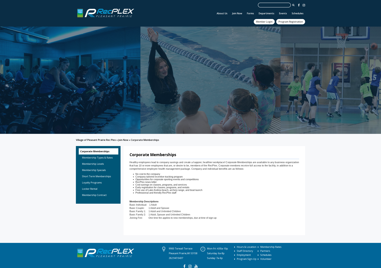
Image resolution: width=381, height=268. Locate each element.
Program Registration (290, 21)
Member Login (264, 21)
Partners (265, 251)
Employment (244, 255)
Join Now (123, 140)
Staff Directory (245, 251)
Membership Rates (270, 247)
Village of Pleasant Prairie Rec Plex (96, 140)
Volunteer (265, 259)
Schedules (265, 255)
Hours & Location (246, 247)
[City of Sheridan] (105, 17)
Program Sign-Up (246, 259)
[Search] (293, 5)
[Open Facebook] (299, 5)
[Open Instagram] (304, 5)
